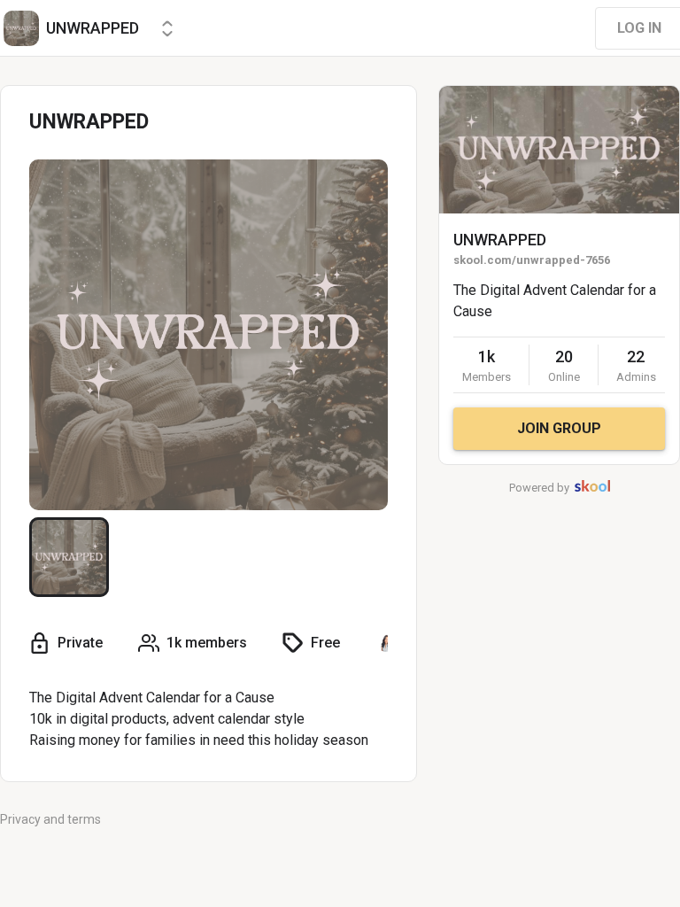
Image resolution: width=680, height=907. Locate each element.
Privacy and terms (50, 819)
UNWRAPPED (499, 239)
